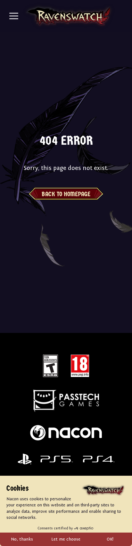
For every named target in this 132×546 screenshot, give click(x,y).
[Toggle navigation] (13, 16)
